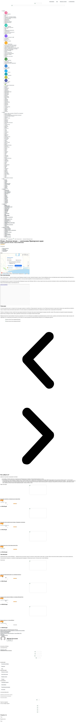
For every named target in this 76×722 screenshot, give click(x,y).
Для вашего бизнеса (4, 682)
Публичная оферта (3, 697)
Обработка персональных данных (6, 694)
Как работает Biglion (5, 663)
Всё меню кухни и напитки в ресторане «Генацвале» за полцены (12, 522)
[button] (38, 360)
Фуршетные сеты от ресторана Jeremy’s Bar (9, 545)
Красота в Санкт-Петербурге (5, 631)
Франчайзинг (51, 1)
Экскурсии (2, 634)
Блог (57, 1)
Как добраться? (5, 250)
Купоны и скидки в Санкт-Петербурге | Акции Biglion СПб (10, 633)
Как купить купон (4, 674)
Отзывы (2, 679)
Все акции (3, 689)
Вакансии (3, 666)
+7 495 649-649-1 (72, 1)
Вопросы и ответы (63, 1)
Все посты (9, 640)
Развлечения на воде (4, 635)
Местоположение (5, 248)
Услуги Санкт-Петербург (4, 632)
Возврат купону (4, 676)
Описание (4, 249)
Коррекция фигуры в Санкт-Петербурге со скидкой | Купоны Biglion (12, 630)
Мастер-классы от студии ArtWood (7, 620)
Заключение (4, 251)
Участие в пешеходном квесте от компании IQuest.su (10, 574)
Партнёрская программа (5, 687)
